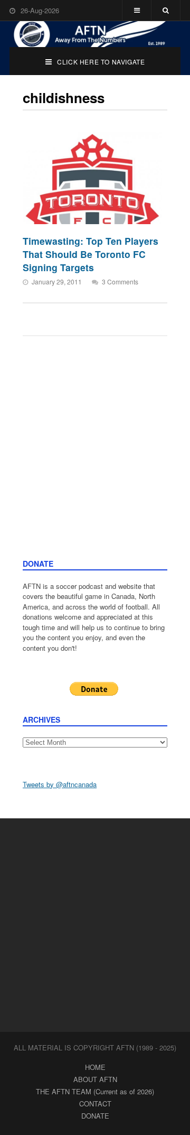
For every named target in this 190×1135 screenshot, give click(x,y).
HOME (95, 1067)
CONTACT (95, 1104)
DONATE (95, 1116)
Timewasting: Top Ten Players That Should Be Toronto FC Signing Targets (90, 253)
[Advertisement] (95, 458)
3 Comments (120, 281)
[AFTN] (95, 34)
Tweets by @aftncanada (60, 784)
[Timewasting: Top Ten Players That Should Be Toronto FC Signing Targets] (92, 178)
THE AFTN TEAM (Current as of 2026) (95, 1091)
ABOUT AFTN (95, 1079)
